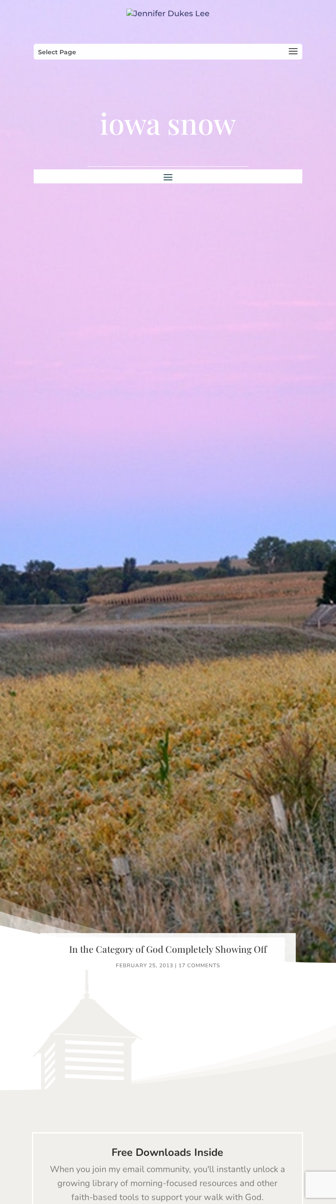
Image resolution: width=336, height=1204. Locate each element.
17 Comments (199, 965)
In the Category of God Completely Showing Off (168, 949)
